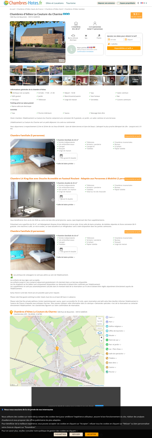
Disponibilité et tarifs (133, 136)
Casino (111, 367)
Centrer (99, 328)
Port (110, 322)
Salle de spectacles (116, 354)
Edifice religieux (115, 326)
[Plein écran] (101, 345)
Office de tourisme (116, 331)
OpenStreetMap (99, 385)
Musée (111, 335)
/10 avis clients (136, 15)
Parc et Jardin (114, 344)
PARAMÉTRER (60, 434)
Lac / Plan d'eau (115, 349)
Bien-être (112, 363)
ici (77, 431)
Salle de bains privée (65, 164)
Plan (99, 318)
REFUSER (76, 434)
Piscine (111, 372)
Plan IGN (99, 321)
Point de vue (113, 340)
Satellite (99, 324)
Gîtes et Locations (55, 3)
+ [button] (101, 337)
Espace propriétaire (127, 3)
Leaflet (81, 385)
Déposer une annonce (106, 3)
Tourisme (71, 3)
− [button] (101, 340)
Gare (111, 317)
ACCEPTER (91, 434)
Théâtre (112, 358)
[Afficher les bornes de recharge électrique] (99, 333)
